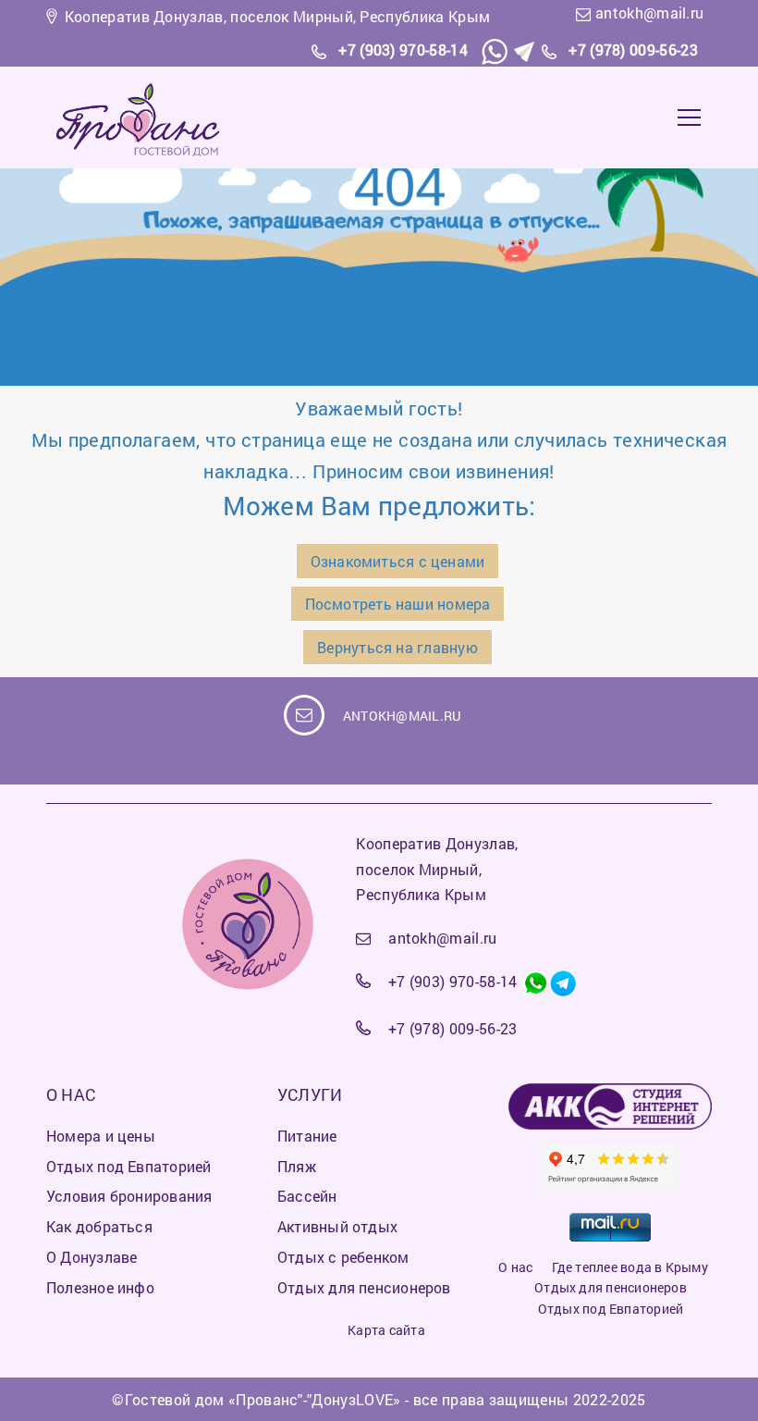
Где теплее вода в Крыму (630, 1267)
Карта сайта (386, 1330)
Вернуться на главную (397, 647)
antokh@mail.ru (649, 12)
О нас (515, 1267)
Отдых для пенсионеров (610, 1287)
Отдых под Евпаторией (610, 1308)
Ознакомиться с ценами (398, 561)
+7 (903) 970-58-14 (403, 49)
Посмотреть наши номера (398, 603)
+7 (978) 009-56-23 (633, 49)
